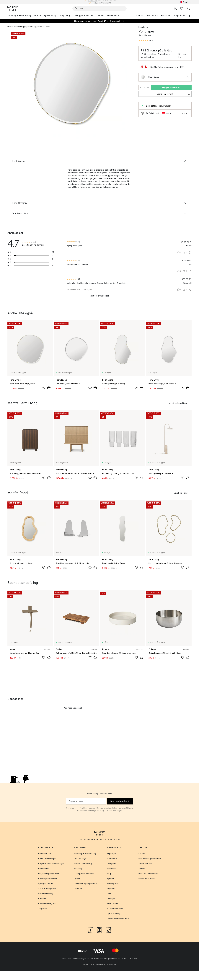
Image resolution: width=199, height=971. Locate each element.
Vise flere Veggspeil (72, 708)
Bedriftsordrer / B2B (47, 903)
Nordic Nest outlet (146, 878)
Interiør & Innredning (15, 27)
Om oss (141, 853)
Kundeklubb (43, 868)
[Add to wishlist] (44, 388)
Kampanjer (166, 15)
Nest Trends (112, 903)
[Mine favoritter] (182, 8)
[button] (145, 40)
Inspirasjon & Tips (183, 15)
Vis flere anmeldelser (99, 296)
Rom (109, 893)
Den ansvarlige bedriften (149, 858)
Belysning (65, 15)
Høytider (111, 888)
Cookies (42, 898)
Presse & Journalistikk (148, 873)
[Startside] (12, 8)
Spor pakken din (45, 883)
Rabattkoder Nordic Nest (118, 919)
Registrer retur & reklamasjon (51, 863)
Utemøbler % (113, 15)
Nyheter (140, 15)
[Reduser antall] (140, 87)
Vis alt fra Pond (180, 493)
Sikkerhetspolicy (45, 893)
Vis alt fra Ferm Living (178, 403)
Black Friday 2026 (115, 909)
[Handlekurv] (188, 8)
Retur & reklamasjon (47, 858)
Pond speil (45, 27)
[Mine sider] (175, 8)
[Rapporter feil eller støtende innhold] (190, 252)
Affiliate (141, 868)
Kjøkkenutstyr (50, 15)
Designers (111, 863)
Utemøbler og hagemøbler (85, 883)
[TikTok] (108, 930)
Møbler (100, 15)
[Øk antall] (148, 87)
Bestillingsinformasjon (47, 878)
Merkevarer (152, 15)
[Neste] (128, 84)
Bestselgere (112, 883)
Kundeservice (44, 853)
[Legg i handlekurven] (48, 388)
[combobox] (186, 2)
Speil (27, 27)
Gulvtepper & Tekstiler (83, 15)
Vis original (88, 290)
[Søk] (76, 8)
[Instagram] (99, 930)
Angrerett (42, 909)
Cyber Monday (113, 914)
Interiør (37, 15)
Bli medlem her (183, 55)
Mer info (185, 113)
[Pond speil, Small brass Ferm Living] (72, 84)
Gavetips (111, 898)
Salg (109, 873)
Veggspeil (35, 27)
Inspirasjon (111, 853)
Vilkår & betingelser (47, 888)
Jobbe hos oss (145, 863)
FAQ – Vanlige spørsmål (48, 873)
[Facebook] (90, 930)
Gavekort (78, 888)
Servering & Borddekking (19, 15)
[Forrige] (16, 84)
